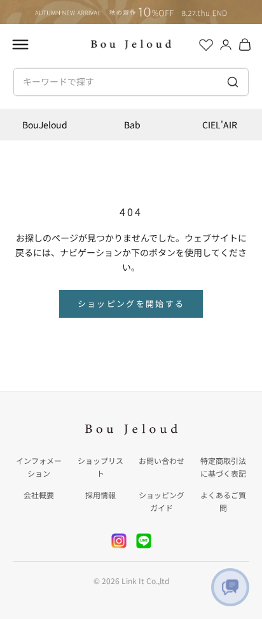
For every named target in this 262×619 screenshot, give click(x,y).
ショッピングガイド (161, 501)
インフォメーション (39, 467)
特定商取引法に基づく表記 (223, 467)
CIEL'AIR (219, 124)
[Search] (233, 82)
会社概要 (39, 494)
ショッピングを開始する (131, 303)
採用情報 (100, 494)
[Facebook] (143, 540)
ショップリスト (100, 467)
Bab (132, 124)
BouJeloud (44, 124)
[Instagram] (119, 540)
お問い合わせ (161, 460)
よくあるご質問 (223, 501)
